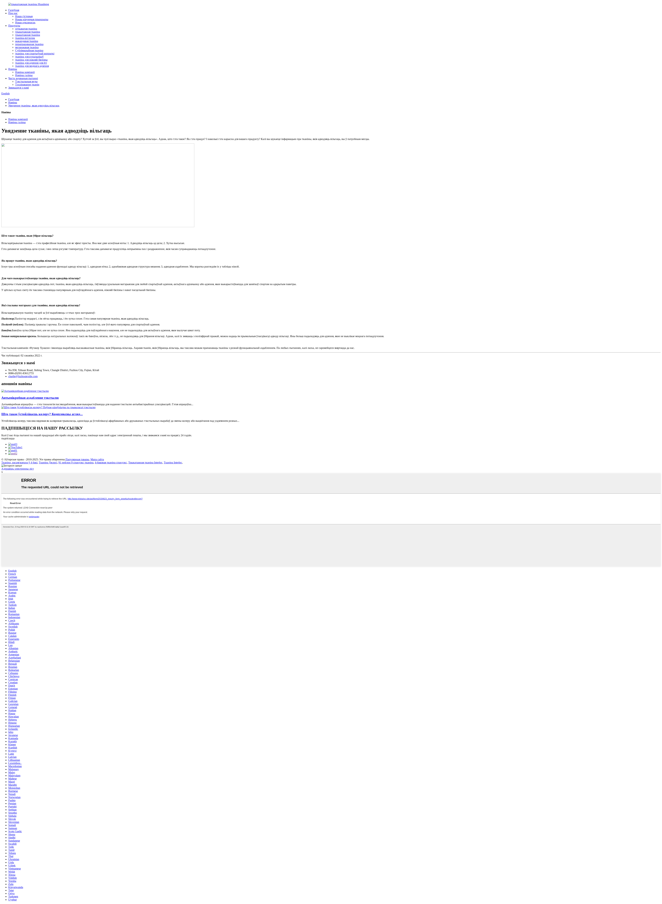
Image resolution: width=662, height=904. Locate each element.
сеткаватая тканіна (26, 28)
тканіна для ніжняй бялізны (31, 59)
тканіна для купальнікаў (29, 56)
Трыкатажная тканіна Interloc (145, 462)
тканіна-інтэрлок (25, 38)
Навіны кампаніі (25, 72)
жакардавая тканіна (26, 41)
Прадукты (14, 25)
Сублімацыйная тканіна (29, 50)
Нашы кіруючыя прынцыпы (31, 19)
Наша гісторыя (24, 16)
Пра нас (13, 13)
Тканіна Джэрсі (48, 462)
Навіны (12, 69)
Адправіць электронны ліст (17, 468)
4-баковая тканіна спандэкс (111, 462)
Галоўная (13, 10)
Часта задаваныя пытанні (23, 78)
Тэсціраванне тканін (27, 84)
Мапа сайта (97, 459)
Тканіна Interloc (173, 462)
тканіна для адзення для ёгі (31, 62)
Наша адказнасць (25, 22)
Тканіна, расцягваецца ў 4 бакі (19, 462)
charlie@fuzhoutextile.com (23, 376)
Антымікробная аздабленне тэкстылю (30, 398)
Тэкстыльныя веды (26, 81)
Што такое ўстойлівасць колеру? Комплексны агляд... (42, 414)
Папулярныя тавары (77, 459)
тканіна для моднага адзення (32, 65)
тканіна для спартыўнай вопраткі (34, 53)
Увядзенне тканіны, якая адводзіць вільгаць (33, 105)
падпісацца (7, 438)
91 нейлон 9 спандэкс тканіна (75, 462)
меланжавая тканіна (27, 47)
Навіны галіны (24, 75)
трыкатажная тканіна (27, 31)
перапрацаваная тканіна (29, 44)
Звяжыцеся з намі (18, 87)
